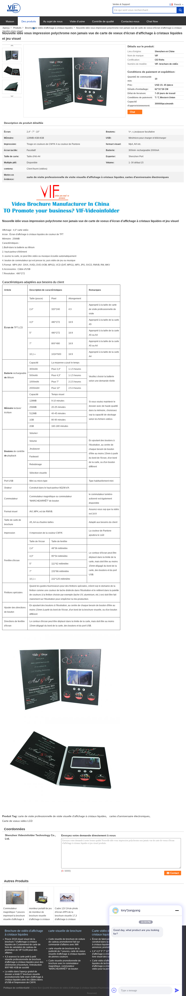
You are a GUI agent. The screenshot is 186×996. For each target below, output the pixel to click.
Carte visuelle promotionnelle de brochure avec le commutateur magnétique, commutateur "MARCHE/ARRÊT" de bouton (64, 964)
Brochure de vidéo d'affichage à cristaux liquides (49, 28)
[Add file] (114, 990)
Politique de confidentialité (16, 988)
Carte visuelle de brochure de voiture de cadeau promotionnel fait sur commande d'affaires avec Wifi (66, 942)
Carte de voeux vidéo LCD (17, 820)
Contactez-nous (130, 21)
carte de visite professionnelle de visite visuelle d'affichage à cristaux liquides (62, 816)
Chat (132, 112)
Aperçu (6, 28)
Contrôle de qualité (103, 21)
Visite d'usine (77, 21)
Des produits (28, 21)
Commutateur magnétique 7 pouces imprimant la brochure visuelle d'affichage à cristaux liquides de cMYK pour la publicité (14, 917)
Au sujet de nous (52, 21)
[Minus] (177, 910)
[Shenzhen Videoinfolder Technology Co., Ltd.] (14, 8)
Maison (10, 21)
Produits (17, 28)
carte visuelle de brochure (65, 930)
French (177, 4)
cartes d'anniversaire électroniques (129, 816)
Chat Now (152, 21)
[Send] (177, 990)
